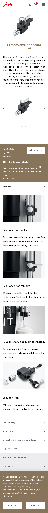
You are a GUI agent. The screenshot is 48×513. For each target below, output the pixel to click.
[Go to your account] (29, 4)
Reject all (35, 505)
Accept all (12, 505)
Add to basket (35, 150)
